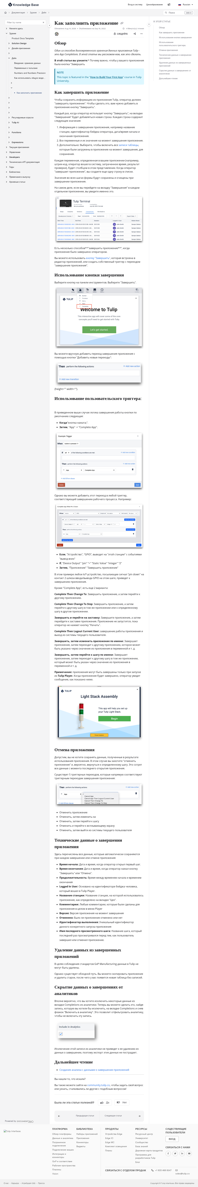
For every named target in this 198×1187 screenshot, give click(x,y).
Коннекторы (82, 1142)
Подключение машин (63, 1150)
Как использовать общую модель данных (30, 78)
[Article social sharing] (134, 34)
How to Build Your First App (106, 77)
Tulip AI (15, 122)
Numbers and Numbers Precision (30, 73)
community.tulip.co (98, 1085)
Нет (125, 1102)
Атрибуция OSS (28, 1183)
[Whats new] (168, 4)
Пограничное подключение (59, 1144)
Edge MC (109, 1142)
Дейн (44, 12)
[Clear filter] (43, 22)
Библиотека (14, 172)
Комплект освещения (116, 1146)
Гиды (11, 167)
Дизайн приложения (21, 48)
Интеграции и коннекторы (59, 1156)
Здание (33, 12)
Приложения (82, 1138)
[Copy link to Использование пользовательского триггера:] (59, 405)
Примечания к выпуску (19, 177)
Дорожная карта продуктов (149, 1150)
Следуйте (122, 34)
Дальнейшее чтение (168, 78)
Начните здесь (16, 28)
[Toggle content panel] (149, 24)
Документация (18, 12)
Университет (141, 1138)
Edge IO (109, 1138)
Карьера (15, 1183)
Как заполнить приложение (29, 93)
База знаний (141, 1146)
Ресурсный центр (144, 1134)
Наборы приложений (87, 1134)
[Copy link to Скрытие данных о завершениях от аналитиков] (82, 993)
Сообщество (141, 1142)
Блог (137, 1162)
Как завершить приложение (171, 32)
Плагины (56, 1169)
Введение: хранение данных (27, 63)
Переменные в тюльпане (25, 68)
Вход (172, 1139)
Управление (14, 152)
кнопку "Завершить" (98, 258)
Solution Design (19, 43)
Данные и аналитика (62, 1138)
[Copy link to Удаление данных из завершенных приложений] (83, 956)
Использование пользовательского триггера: (172, 44)
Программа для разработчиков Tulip (145, 1156)
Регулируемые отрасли (22, 117)
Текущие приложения (19, 147)
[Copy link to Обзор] (71, 43)
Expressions (17, 142)
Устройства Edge (113, 1134)
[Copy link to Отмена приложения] (99, 750)
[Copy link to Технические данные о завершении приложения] (83, 846)
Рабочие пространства (63, 1165)
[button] (178, 12)
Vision (55, 1173)
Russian (186, 4)
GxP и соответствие (62, 1161)
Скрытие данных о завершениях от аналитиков (175, 72)
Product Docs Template (23, 38)
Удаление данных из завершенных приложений (175, 64)
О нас (6, 1183)
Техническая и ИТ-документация (24, 162)
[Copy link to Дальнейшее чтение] (97, 1062)
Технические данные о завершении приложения (175, 56)
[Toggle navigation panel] (49, 25)
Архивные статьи (17, 182)
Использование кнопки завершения (175, 37)
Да (107, 1102)
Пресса (41, 1183)
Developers (14, 157)
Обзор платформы (61, 1134)
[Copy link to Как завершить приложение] (113, 92)
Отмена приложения (168, 50)
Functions (16, 132)
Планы (108, 1150)
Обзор (162, 27)
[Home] (23, 4)
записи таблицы (128, 145)
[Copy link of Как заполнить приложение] (121, 23)
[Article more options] (141, 34)
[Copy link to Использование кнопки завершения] (128, 275)
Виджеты (80, 1146)
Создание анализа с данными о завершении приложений (94, 1070)
